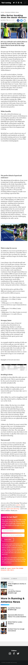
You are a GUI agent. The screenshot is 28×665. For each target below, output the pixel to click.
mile (8, 570)
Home (2, 12)
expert (9, 568)
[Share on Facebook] (18, 20)
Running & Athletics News (12, 12)
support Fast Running (12, 509)
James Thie (5, 20)
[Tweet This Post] (21, 20)
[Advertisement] (14, 158)
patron (18, 505)
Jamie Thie (15, 568)
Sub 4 (12, 570)
